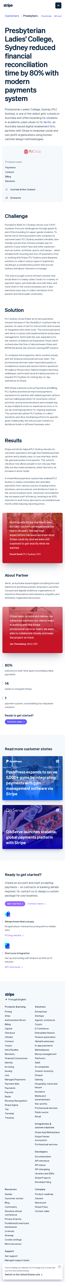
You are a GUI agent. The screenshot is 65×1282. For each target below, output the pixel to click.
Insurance (40, 1091)
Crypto (8, 1045)
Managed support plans (17, 1260)
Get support (11, 1255)
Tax (7, 1109)
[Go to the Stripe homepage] (8, 994)
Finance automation (45, 1036)
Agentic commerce (45, 1020)
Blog (7, 1202)
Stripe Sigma (11, 1104)
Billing (8, 1024)
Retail (38, 1116)
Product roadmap (44, 1194)
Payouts (9, 1092)
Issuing (8, 1070)
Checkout (10, 1032)
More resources (13, 1243)
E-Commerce (42, 1028)
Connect (9, 1041)
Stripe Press (41, 1206)
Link (7, 1075)
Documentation (43, 1156)
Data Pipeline (12, 1049)
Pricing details (13, 935)
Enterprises (41, 1011)
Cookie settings (13, 1239)
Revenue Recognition (16, 1100)
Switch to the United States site (22, 1274)
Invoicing (9, 1066)
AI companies (42, 1066)
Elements (10, 1053)
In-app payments (44, 1045)
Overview (46, 15)
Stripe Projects (43, 1177)
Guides (8, 1194)
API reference (12, 966)
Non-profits (41, 1103)
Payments (10, 1087)
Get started (14, 903)
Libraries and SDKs (44, 1173)
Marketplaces (42, 1049)
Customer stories (14, 1198)
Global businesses (44, 1041)
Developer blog (43, 1181)
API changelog (42, 1169)
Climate (9, 1036)
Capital (8, 1028)
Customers (12, 15)
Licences (9, 1231)
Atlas (7, 1015)
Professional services (46, 1107)
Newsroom (40, 1202)
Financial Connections (16, 1058)
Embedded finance (45, 1032)
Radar (8, 1096)
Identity (9, 1062)
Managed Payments (15, 1079)
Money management (46, 1053)
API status (40, 1164)
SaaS (37, 1062)
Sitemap (9, 1235)
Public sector (42, 1112)
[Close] (59, 1267)
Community (11, 1206)
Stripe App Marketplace (47, 1132)
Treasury (9, 1117)
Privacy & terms (13, 1218)
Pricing (8, 1011)
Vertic (47, 122)
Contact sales (14, 721)
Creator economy (44, 1070)
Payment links (12, 1083)
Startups (39, 1015)
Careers (39, 1198)
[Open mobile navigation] (58, 5)
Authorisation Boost (15, 1020)
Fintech (39, 1075)
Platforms (40, 1058)
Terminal (9, 1113)
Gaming (39, 1079)
